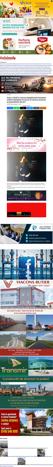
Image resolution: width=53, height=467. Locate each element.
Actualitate (9, 94)
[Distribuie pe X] (23, 108)
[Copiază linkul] (43, 108)
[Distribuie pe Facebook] (10, 108)
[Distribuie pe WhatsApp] (16, 108)
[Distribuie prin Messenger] (30, 108)
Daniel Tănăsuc (11, 104)
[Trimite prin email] (36, 108)
